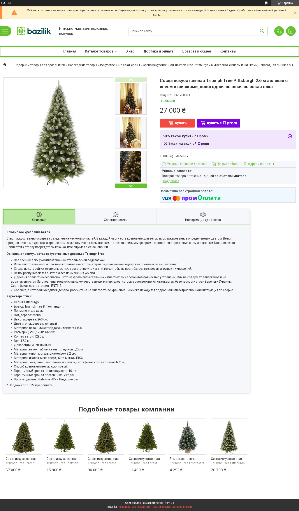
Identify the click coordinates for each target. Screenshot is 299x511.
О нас (130, 51)
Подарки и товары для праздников (40, 65)
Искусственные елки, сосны (120, 65)
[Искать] (262, 31)
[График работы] (291, 31)
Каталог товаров (99, 51)
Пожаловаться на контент (134, 506)
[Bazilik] (34, 31)
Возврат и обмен (196, 51)
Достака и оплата (158, 51)
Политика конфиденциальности (172, 506)
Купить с (214, 123)
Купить (181, 123)
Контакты (228, 51)
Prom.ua (169, 502)
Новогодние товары (82, 65)
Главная (69, 51)
